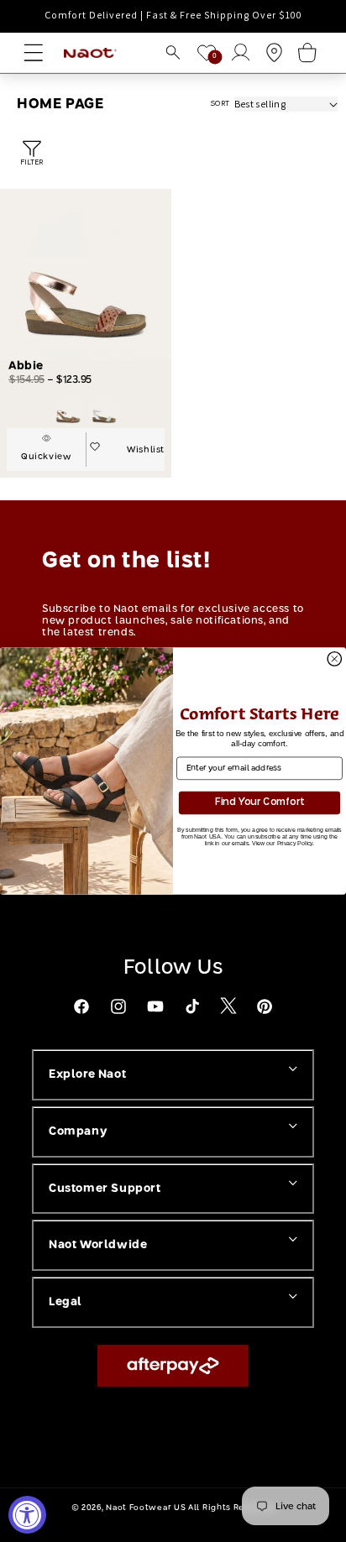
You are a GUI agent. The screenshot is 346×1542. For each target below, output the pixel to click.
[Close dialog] (334, 659)
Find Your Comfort (259, 802)
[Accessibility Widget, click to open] (27, 1515)
